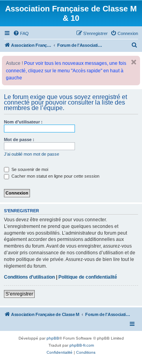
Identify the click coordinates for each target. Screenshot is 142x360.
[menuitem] (21, 33)
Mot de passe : (19, 139)
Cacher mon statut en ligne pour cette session (54, 176)
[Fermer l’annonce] (133, 62)
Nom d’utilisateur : (23, 121)
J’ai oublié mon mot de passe (31, 154)
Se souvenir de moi (29, 169)
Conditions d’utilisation (29, 277)
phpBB (53, 338)
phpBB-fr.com (81, 345)
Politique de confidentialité (87, 277)
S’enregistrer (19, 294)
